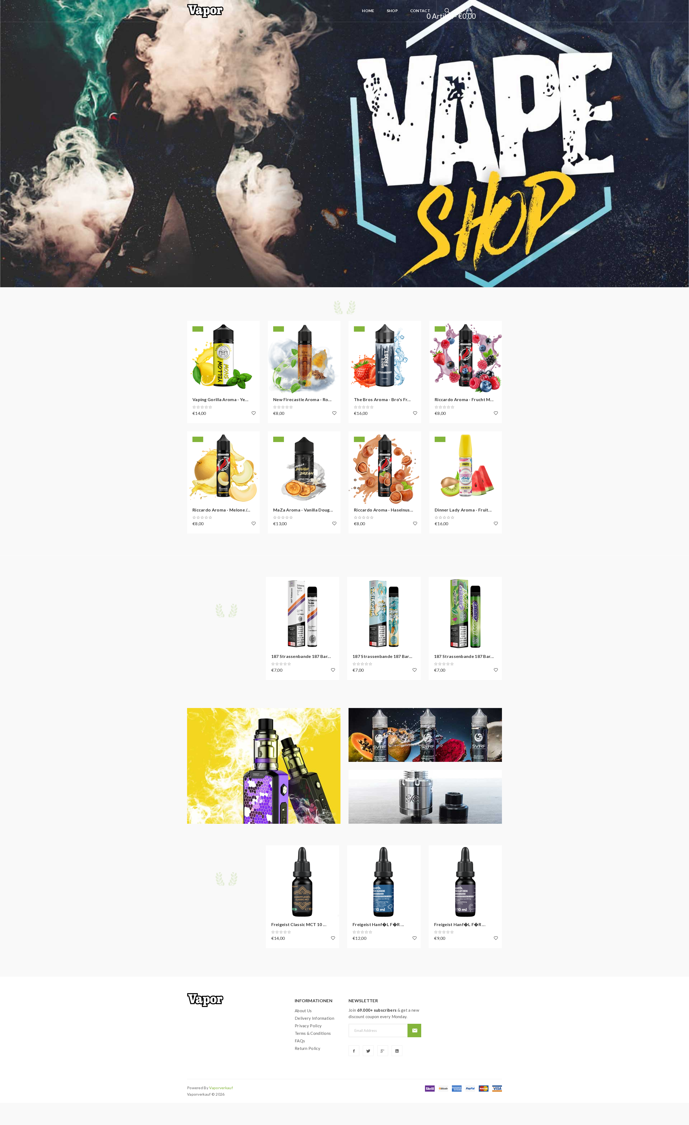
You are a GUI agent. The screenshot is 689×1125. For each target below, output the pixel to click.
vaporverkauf (221, 1087)
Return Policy (307, 1048)
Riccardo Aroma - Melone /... (221, 509)
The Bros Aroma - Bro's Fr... (382, 399)
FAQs (300, 1040)
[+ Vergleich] (194, 342)
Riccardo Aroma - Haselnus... (383, 509)
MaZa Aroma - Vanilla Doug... (303, 509)
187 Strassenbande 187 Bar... (301, 656)
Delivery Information (314, 1018)
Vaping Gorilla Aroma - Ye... (220, 399)
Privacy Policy (308, 1025)
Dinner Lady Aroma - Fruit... (463, 509)
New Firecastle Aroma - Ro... (302, 399)
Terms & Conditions (313, 1033)
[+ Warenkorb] (194, 327)
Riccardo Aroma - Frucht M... (464, 399)
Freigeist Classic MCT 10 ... (298, 924)
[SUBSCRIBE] (414, 1030)
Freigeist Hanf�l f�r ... (378, 924)
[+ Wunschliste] (254, 413)
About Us (303, 1010)
